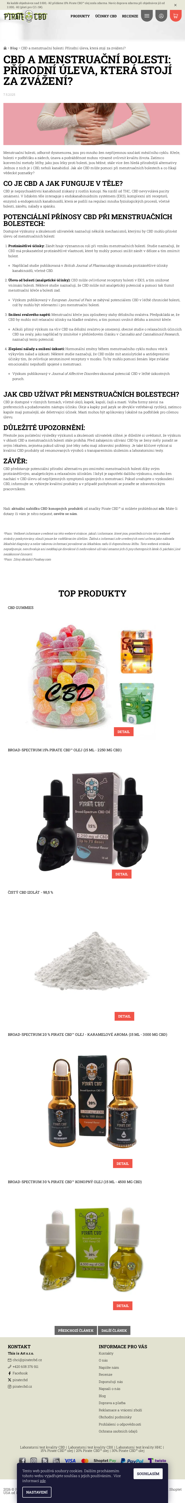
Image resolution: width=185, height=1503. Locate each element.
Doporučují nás (111, 1381)
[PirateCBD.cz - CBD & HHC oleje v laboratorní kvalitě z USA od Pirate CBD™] (25, 16)
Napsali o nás (109, 1388)
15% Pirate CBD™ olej (57, 1450)
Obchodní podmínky (115, 1417)
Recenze (130, 16)
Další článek (114, 1330)
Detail (124, 731)
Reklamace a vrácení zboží (120, 1410)
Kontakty (106, 1353)
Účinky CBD (106, 16)
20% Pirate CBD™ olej (92, 1450)
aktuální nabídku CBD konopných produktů (47, 508)
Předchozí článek (75, 1330)
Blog (102, 1396)
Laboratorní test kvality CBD (42, 1447)
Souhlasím (148, 1473)
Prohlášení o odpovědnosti (120, 1424)
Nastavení (37, 1492)
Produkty (80, 16)
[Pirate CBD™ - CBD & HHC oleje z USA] (5, 48)
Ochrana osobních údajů (118, 1431)
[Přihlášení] (161, 16)
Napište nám (109, 1367)
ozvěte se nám (65, 513)
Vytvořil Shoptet (168, 1489)
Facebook (20, 1373)
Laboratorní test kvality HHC (139, 1447)
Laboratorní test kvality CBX (90, 1447)
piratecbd (20, 1380)
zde (161, 508)
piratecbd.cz (22, 1386)
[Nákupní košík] (176, 16)
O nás (103, 1360)
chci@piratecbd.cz (27, 1359)
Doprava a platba (112, 1403)
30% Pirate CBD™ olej (128, 1450)
